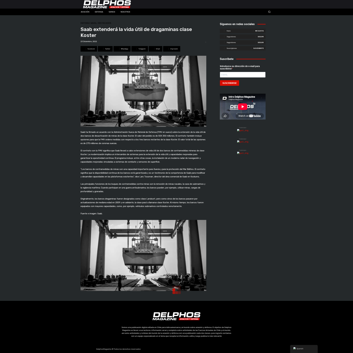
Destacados (104, 23)
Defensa (85, 23)
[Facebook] (163, 349)
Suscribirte (258, 48)
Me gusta (259, 31)
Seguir (261, 37)
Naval (93, 23)
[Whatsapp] (189, 349)
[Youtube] (183, 349)
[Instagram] (170, 349)
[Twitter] (176, 349)
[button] (250, 12)
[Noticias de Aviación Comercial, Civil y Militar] (107, 4)
